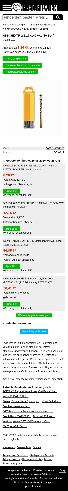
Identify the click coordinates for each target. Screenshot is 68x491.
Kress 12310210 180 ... (15, 396)
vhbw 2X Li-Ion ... (51, 401)
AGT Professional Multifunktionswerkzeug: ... (28, 411)
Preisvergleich (20, 24)
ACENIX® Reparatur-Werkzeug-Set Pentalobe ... (30, 391)
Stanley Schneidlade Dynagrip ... (21, 401)
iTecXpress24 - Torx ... (15, 426)
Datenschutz (24, 447)
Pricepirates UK (11, 459)
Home (6, 24)
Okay (62, 470)
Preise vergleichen (15, 58)
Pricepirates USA (32, 459)
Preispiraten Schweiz (42, 455)
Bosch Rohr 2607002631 (17, 416)
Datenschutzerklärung (37, 482)
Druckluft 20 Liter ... (44, 416)
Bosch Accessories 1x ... (16, 406)
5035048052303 (55, 148)
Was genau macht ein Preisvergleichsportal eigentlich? (33, 379)
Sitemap (37, 447)
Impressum (9, 447)
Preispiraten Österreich (15, 455)
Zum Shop (11, 191)
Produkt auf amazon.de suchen (22, 65)
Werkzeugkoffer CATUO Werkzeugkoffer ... (26, 421)
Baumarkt (36, 24)
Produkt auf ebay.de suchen (20, 71)
